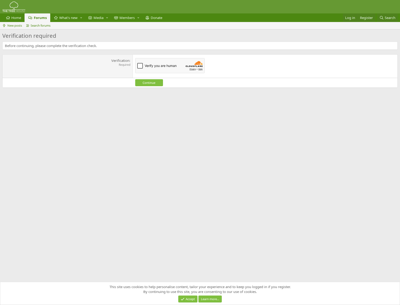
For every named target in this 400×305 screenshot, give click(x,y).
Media (98, 17)
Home (16, 17)
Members (127, 17)
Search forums (40, 25)
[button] (81, 17)
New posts (14, 25)
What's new (68, 17)
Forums (40, 17)
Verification (120, 60)
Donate (156, 17)
